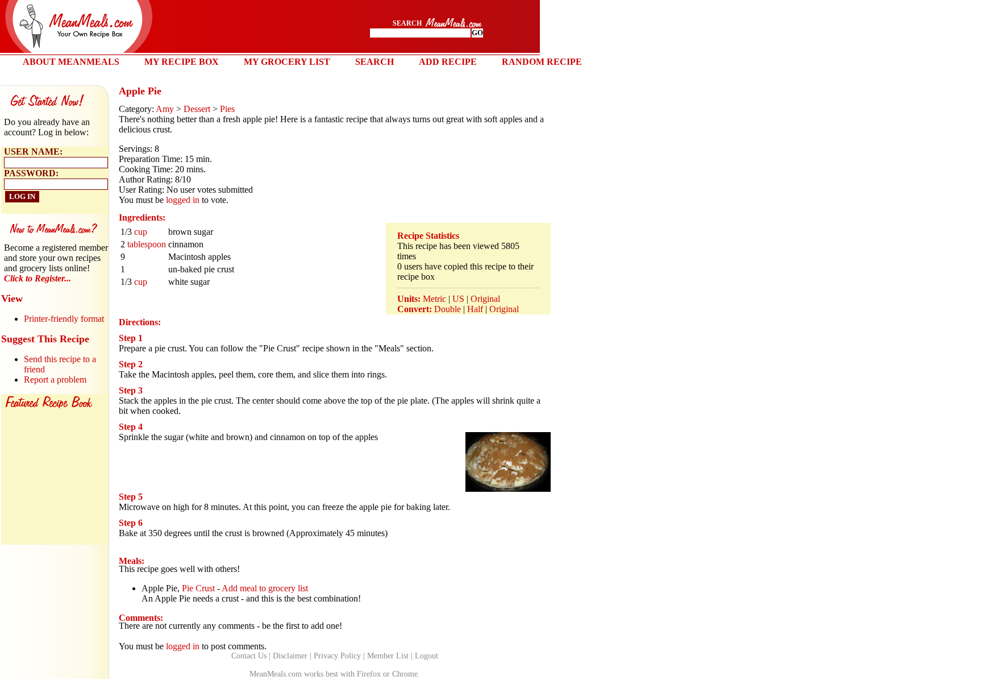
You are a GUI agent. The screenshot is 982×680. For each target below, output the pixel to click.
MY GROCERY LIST (287, 62)
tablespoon (146, 244)
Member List (388, 656)
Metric (434, 299)
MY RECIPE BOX (181, 62)
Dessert (197, 109)
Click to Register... (37, 278)
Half (475, 309)
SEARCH (374, 62)
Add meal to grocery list (265, 588)
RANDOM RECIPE (542, 62)
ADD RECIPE (448, 62)
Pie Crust (198, 588)
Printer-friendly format (64, 319)
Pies (227, 109)
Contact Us (249, 656)
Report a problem (55, 379)
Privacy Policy (337, 656)
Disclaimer (290, 656)
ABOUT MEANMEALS (71, 62)
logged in (182, 200)
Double (447, 309)
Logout (426, 656)
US (458, 299)
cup (140, 232)
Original (485, 299)
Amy (165, 109)
